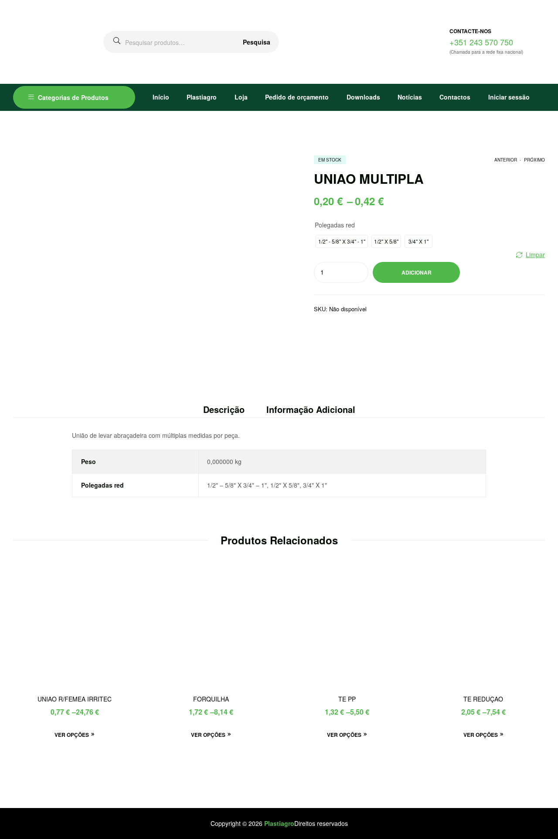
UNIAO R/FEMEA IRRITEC (74, 699)
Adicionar (416, 272)
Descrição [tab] (224, 409)
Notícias (410, 97)
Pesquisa (256, 42)
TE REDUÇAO (483, 699)
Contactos (454, 97)
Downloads (363, 97)
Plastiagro (202, 97)
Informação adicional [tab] (310, 409)
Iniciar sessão (509, 97)
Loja (241, 97)
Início (161, 97)
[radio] (342, 241)
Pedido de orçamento (297, 97)
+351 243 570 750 (481, 42)
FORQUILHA (211, 699)
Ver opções (71, 735)
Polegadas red (335, 224)
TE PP (347, 699)
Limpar (535, 254)
